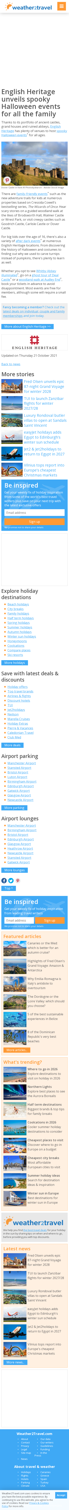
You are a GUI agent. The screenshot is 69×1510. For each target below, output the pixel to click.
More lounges (14, 870)
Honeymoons (17, 641)
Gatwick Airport (18, 791)
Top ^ (8, 888)
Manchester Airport (21, 763)
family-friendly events (32, 194)
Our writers (46, 1442)
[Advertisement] (34, 50)
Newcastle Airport (20, 800)
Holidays (26, 1472)
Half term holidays (20, 618)
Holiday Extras (17, 723)
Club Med (14, 737)
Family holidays (18, 613)
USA (42, 1485)
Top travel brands (20, 691)
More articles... (17, 1050)
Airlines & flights (19, 696)
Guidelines (46, 1446)
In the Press (40, 1454)
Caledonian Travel (20, 733)
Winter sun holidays (21, 636)
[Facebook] (4, 881)
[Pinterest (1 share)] (18, 881)
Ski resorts (15, 655)
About (24, 1439)
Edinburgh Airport (20, 786)
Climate (25, 1485)
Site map (26, 1453)
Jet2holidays (16, 710)
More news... (15, 1362)
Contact (25, 1442)
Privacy (25, 1446)
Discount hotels (18, 700)
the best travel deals (35, 1230)
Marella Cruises (18, 719)
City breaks (15, 609)
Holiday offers (17, 687)
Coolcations (15, 646)
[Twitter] (11, 881)
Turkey (44, 1482)
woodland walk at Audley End (39, 279)
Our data (45, 1439)
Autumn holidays (19, 632)
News (24, 1459)
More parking (14, 808)
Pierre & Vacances (20, 728)
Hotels (25, 1479)
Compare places (18, 650)
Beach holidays (18, 604)
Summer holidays (19, 627)
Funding (45, 1449)
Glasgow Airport (19, 795)
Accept (61, 1495)
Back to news (10, 364)
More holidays (14, 663)
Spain (43, 1479)
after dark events (28, 241)
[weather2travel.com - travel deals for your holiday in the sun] (28, 10)
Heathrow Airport (20, 848)
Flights (24, 1475)
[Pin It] (7, 181)
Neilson (13, 714)
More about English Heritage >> (27, 326)
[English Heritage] (34, 350)
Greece (44, 1475)
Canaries (45, 1472)
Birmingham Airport (21, 781)
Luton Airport (17, 777)
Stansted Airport (19, 768)
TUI (10, 705)
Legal (24, 1449)
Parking (25, 1482)
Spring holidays (18, 623)
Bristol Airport (17, 772)
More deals (12, 745)
